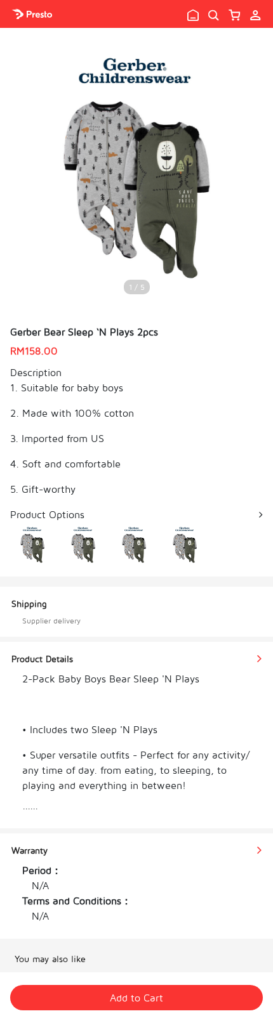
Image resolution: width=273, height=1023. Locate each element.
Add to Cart (136, 997)
